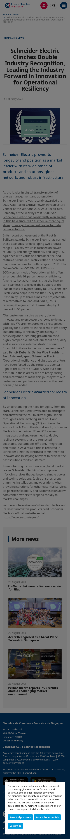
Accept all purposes (20, 817)
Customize (15, 825)
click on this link (40, 809)
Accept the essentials (47, 817)
